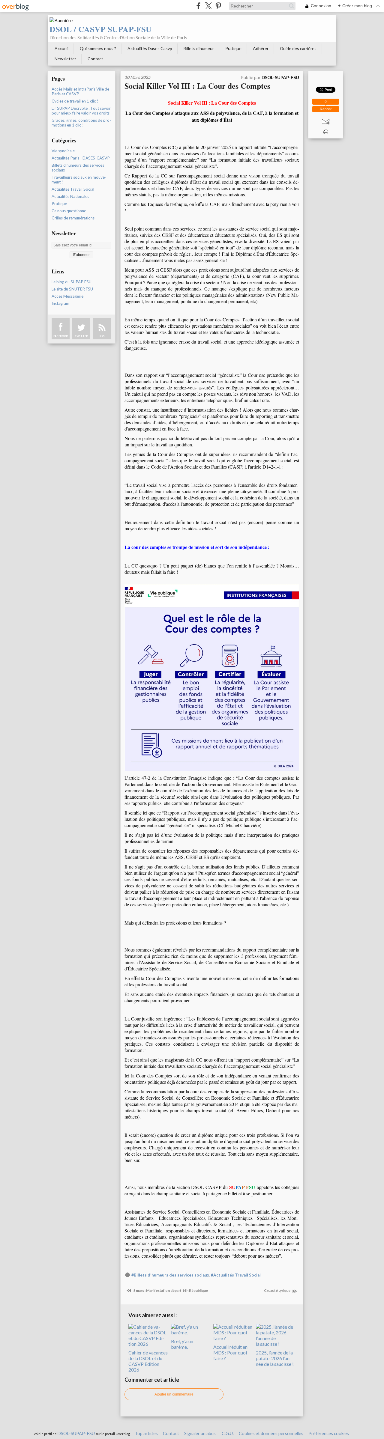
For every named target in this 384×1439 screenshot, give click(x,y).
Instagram (60, 303)
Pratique (233, 48)
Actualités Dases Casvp (150, 48)
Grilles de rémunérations (73, 218)
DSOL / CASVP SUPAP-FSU (101, 29)
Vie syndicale (63, 150)
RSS (102, 336)
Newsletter (65, 58)
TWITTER (81, 336)
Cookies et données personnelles (271, 1433)
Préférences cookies (328, 1433)
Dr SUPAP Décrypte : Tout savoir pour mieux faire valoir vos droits (81, 110)
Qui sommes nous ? (98, 48)
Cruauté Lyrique (277, 1290)
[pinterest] (218, 5)
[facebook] (198, 5)
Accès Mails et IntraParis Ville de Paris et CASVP (80, 91)
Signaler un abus (200, 1433)
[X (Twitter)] (208, 5)
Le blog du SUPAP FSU (72, 281)
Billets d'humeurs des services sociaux (78, 167)
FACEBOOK (60, 336)
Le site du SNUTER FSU (72, 289)
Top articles (146, 1433)
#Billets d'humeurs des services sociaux (170, 1275)
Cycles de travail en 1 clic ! (75, 101)
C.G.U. (228, 1433)
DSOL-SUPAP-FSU (76, 1433)
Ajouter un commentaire (174, 1394)
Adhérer (260, 48)
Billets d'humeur (199, 48)
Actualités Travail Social (73, 189)
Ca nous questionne (69, 210)
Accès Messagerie (67, 296)
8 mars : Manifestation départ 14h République (170, 1290)
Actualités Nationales (70, 196)
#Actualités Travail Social (236, 1275)
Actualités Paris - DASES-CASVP (81, 158)
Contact (95, 58)
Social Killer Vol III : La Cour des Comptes (197, 85)
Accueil (61, 48)
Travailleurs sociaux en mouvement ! (79, 179)
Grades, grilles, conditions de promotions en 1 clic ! (81, 122)
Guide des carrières (298, 48)
